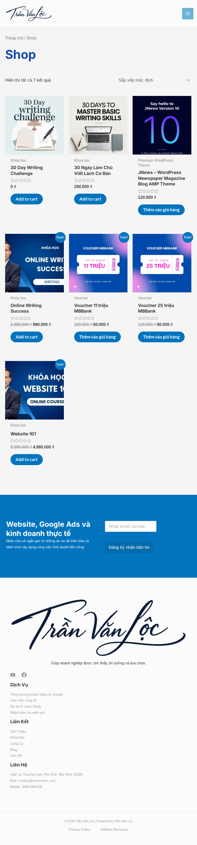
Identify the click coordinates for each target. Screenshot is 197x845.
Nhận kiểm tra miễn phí (27, 713)
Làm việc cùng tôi (23, 700)
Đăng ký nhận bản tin (129, 547)
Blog (13, 750)
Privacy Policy (79, 829)
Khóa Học (17, 737)
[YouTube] (12, 674)
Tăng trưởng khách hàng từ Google (36, 694)
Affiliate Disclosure (115, 829)
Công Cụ (16, 743)
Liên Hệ (16, 756)
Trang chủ (14, 38)
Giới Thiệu (18, 731)
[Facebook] (24, 674)
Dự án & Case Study (25, 706)
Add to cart (27, 199)
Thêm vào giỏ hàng (161, 209)
